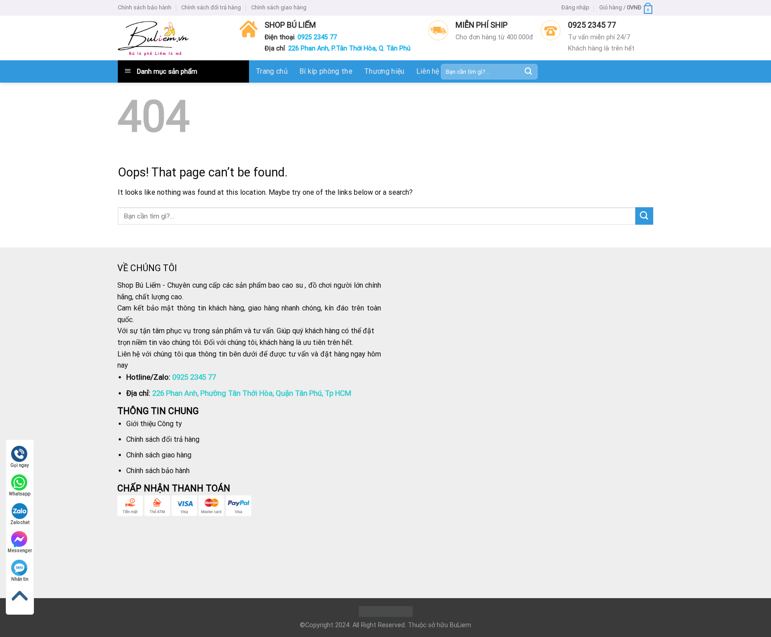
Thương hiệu (384, 71)
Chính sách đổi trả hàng (211, 7)
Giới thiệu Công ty (154, 423)
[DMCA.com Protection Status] (386, 611)
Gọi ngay (19, 465)
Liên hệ (427, 71)
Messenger (20, 550)
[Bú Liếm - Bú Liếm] (153, 38)
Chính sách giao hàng (279, 7)
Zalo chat (19, 522)
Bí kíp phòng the (325, 71)
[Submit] (528, 71)
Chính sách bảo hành (144, 7)
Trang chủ (272, 71)
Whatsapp (19, 493)
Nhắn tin (20, 579)
